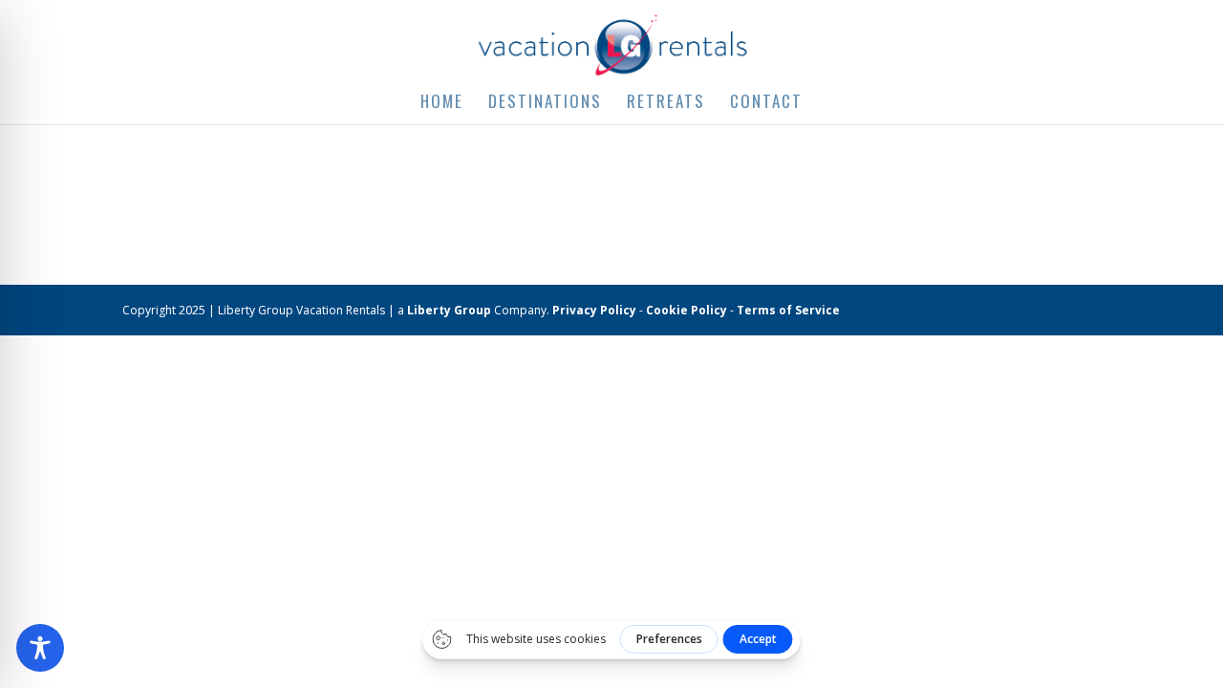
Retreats (666, 104)
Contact (766, 104)
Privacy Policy (594, 310)
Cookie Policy (686, 310)
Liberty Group (449, 310)
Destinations (545, 104)
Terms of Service (788, 310)
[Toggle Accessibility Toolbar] (40, 648)
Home (441, 104)
